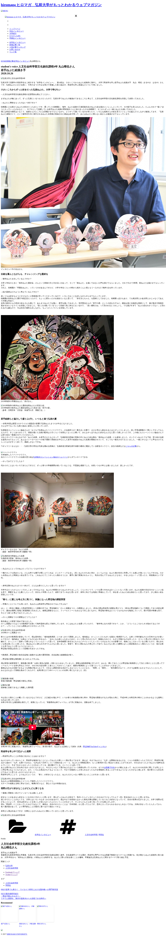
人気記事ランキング (17, 47)
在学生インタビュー (17, 42)
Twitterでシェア (11, 875)
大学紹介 (13, 33)
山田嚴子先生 (109, 767)
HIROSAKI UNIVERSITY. (17, 934)
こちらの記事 (131, 446)
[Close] (76, 16)
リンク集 (13, 52)
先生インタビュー (16, 31)
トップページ (14, 29)
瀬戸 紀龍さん (5, 924)
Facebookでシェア (12, 872)
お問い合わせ (14, 49)
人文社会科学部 (91, 835)
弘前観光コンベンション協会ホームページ (50, 457)
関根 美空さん (41, 924)
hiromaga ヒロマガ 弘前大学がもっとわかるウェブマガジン (51, 5)
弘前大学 (9, 866)
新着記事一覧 (14, 45)
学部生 (101, 835)
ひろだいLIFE (14, 36)
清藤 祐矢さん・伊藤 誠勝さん (27, 925)
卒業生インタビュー (17, 38)
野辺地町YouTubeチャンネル (94, 746)
